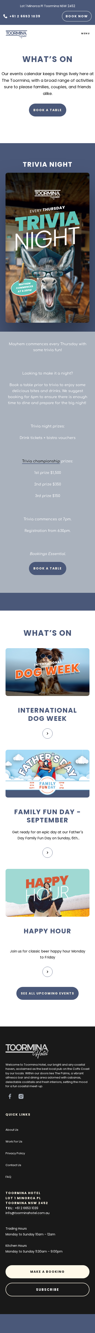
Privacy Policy (15, 1153)
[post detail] (47, 733)
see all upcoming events (47, 993)
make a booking (47, 1271)
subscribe (47, 1289)
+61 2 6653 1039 (26, 1208)
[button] (85, 33)
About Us (12, 1130)
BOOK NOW (77, 16)
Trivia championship (41, 460)
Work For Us (14, 1141)
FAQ (8, 1177)
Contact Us (13, 1165)
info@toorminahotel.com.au (27, 1213)
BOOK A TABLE (47, 110)
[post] (47, 672)
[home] (14, 33)
